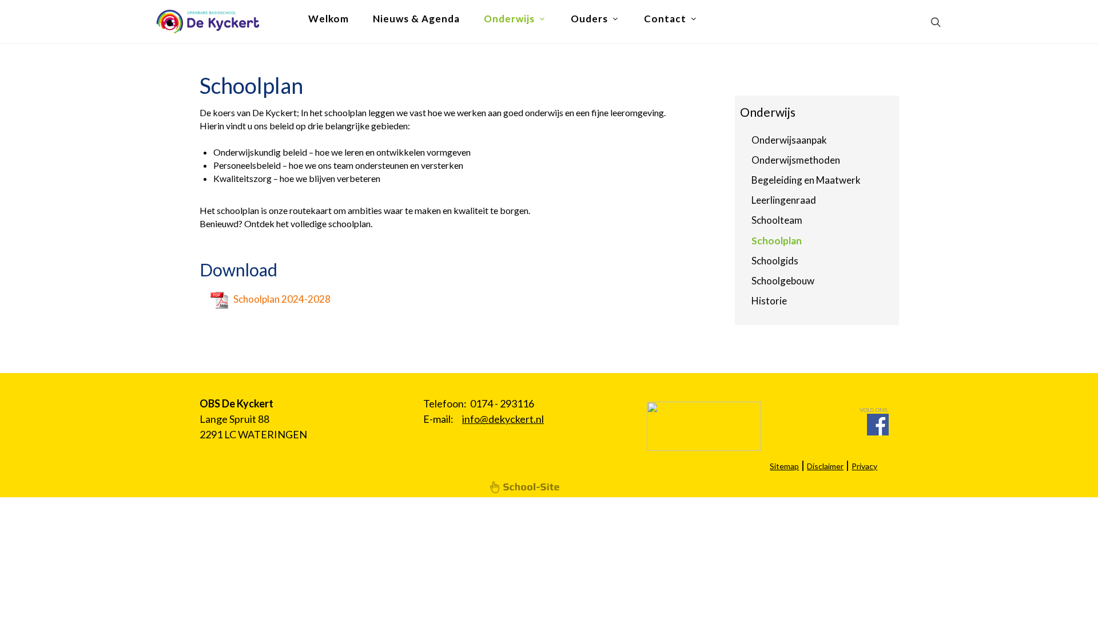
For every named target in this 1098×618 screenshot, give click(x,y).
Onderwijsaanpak (789, 140)
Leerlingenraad (783, 200)
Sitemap (784, 466)
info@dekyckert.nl (503, 419)
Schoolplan (776, 241)
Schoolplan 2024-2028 (282, 299)
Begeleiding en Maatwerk (806, 180)
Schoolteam (776, 220)
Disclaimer (825, 466)
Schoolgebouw (782, 281)
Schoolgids (774, 261)
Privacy (864, 466)
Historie (769, 301)
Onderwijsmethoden (795, 160)
